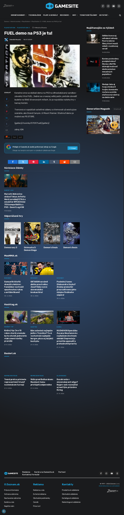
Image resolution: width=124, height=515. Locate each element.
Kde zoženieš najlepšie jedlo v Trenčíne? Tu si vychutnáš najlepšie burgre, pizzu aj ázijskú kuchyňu (42, 335)
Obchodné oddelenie (70, 494)
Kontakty (67, 484)
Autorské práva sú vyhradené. (109, 486)
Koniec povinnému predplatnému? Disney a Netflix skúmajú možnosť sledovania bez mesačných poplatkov (110, 66)
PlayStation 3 (36, 21)
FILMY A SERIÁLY (50, 15)
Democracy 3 (10, 247)
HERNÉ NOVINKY (18, 15)
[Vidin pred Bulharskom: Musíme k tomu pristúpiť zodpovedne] (42, 366)
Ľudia (59, 327)
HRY (74, 15)
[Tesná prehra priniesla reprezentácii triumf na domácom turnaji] (15, 366)
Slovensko (61, 376)
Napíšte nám (9, 506)
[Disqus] (42, 428)
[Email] (6, 130)
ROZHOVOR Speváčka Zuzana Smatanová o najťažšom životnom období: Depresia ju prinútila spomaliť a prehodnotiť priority (67, 337)
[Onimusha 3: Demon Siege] (32, 233)
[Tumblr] (6, 123)
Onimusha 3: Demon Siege (30, 248)
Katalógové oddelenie (70, 498)
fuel (14, 137)
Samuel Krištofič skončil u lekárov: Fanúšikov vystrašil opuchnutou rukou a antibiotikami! (13, 287)
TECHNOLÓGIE (34, 15)
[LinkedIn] (6, 117)
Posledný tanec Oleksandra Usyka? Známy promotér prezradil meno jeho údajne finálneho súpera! (66, 288)
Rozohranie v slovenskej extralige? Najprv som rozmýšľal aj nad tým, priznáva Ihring (67, 384)
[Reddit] (6, 136)
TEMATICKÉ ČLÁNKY (88, 15)
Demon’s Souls (51, 247)
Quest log (8, 190)
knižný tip (8, 327)
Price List (36, 506)
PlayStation (26, 21)
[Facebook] (6, 99)
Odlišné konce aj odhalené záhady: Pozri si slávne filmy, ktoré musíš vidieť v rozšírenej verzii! (110, 42)
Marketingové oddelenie (71, 502)
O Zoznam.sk (12, 484)
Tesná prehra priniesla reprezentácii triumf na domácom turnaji (15, 382)
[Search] (120, 15)
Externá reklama (39, 494)
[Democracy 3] (12, 233)
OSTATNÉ (103, 15)
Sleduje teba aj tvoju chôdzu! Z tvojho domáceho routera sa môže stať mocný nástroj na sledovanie (110, 90)
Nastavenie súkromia (12, 498)
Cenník (35, 502)
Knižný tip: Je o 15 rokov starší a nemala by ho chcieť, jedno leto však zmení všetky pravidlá (15, 335)
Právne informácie (11, 490)
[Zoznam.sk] (113, 492)
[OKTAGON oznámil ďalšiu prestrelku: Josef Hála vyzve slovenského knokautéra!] (42, 268)
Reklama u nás (38, 490)
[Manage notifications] (4, 511)
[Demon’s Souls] (52, 233)
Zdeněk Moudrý (15, 39)
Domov (6, 21)
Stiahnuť (117, 109)
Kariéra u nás (9, 502)
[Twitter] (6, 105)
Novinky (7, 278)
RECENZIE (64, 15)
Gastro (34, 327)
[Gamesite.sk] (62, 6)
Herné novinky (15, 21)
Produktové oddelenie (70, 490)
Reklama (38, 484)
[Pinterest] (6, 111)
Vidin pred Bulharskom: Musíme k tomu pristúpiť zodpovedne (42, 382)
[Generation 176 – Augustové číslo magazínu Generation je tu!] (103, 124)
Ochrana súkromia (11, 494)
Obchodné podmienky (41, 498)
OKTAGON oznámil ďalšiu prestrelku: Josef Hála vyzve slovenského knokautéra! (39, 287)
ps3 (20, 137)
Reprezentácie (10, 376)
